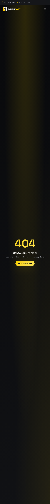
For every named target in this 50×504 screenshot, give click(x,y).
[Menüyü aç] (45, 9)
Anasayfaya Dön (25, 263)
